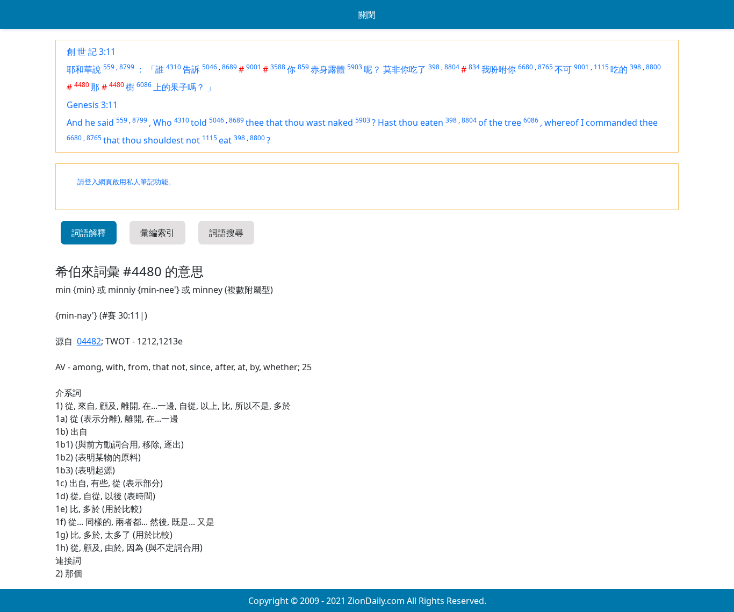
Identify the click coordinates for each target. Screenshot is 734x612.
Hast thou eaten (410, 122)
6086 (144, 84)
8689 (229, 66)
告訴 (191, 69)
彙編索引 (157, 233)
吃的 (619, 69)
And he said (90, 122)
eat (225, 140)
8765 (545, 66)
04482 (89, 341)
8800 (653, 66)
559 (108, 66)
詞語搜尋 (226, 233)
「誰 (155, 69)
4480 (81, 84)
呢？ (372, 69)
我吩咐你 (498, 69)
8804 (451, 66)
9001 (253, 66)
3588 (277, 66)
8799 (126, 66)
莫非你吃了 (404, 69)
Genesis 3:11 (92, 105)
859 (303, 66)
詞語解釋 (88, 233)
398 (434, 66)
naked (340, 122)
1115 (601, 66)
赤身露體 (328, 69)
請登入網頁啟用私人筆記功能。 (126, 182)
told (199, 122)
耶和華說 (84, 69)
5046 (209, 66)
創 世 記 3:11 (91, 51)
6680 (525, 66)
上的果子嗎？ (179, 87)
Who (162, 122)
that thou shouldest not (151, 140)
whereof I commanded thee (601, 122)
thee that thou (276, 122)
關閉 (367, 14)
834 (474, 66)
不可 (563, 69)
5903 (354, 66)
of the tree (499, 122)
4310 (173, 66)
